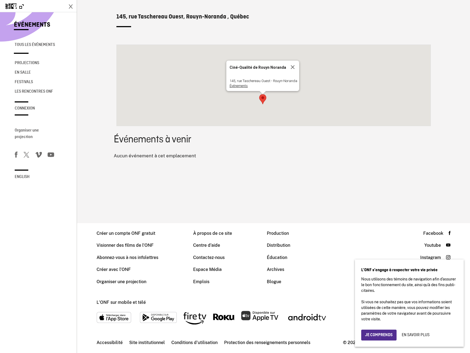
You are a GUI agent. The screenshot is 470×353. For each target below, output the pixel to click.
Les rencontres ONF (34, 91)
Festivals (24, 82)
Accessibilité (110, 342)
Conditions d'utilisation (194, 342)
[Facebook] (16, 156)
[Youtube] (51, 156)
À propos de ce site (212, 233)
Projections (27, 63)
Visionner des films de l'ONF (125, 245)
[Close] (292, 67)
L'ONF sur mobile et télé (121, 302)
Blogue (274, 281)
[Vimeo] (38, 156)
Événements (32, 25)
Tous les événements (35, 45)
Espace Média (207, 269)
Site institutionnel (147, 342)
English (22, 177)
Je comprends (379, 335)
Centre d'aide (206, 245)
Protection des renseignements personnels (267, 342)
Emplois (201, 281)
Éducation (277, 257)
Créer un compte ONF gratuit (126, 233)
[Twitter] (26, 156)
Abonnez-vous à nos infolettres (127, 257)
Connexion (25, 108)
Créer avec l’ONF (114, 269)
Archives (275, 269)
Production (278, 233)
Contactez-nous (209, 257)
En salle (23, 72)
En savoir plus (415, 335)
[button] (262, 99)
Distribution (278, 245)
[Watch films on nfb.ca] (14, 7)
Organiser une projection (27, 133)
